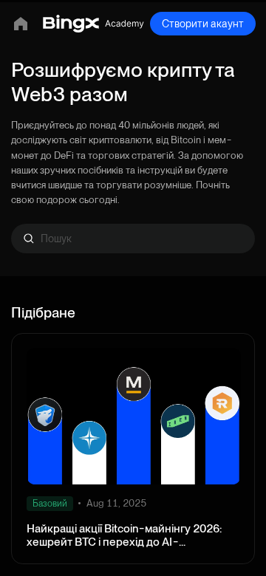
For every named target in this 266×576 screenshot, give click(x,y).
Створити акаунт (203, 24)
